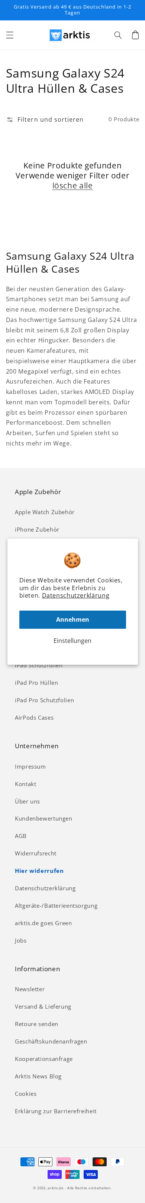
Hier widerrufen (39, 870)
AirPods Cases (34, 717)
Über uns (27, 801)
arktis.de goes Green (43, 923)
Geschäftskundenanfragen (51, 1041)
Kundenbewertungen (43, 818)
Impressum (30, 766)
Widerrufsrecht (36, 853)
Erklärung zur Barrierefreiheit (56, 1111)
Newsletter (30, 989)
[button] (9, 34)
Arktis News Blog (38, 1076)
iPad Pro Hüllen (36, 682)
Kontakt (25, 784)
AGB (21, 835)
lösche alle (72, 186)
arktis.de (56, 1188)
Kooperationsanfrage (44, 1058)
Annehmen (72, 619)
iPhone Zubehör (37, 529)
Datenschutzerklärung (76, 595)
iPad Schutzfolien (39, 665)
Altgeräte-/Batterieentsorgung (56, 905)
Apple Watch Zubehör (45, 512)
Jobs (21, 940)
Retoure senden (36, 1024)
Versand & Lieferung (43, 1006)
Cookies (25, 1093)
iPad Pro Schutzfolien (44, 700)
